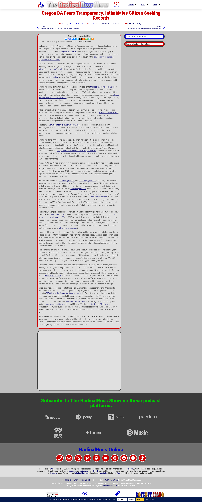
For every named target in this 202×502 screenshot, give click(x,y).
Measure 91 (131, 23)
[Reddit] (83, 39)
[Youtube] (105, 458)
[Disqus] (79, 361)
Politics (121, 23)
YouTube (120, 473)
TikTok (95, 471)
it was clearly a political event (55, 304)
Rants (143, 4)
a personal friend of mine (108, 113)
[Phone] (60, 458)
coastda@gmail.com (67, 180)
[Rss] (78, 458)
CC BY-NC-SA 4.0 (111, 480)
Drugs (115, 23)
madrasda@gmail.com (87, 180)
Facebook (72, 471)
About (155, 4)
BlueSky (53, 473)
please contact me (110, 485)
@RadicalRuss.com (81, 473)
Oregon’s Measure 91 (69, 51)
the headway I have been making (102, 87)
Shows (131, 4)
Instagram (84, 471)
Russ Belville (86, 480)
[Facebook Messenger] (74, 39)
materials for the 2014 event (97, 304)
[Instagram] (77, 39)
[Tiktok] (142, 458)
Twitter (51, 469)
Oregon (140, 23)
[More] (92, 39)
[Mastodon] (69, 39)
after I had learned (58, 214)
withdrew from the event (75, 301)
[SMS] (86, 39)
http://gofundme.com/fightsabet (51, 69)
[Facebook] (71, 39)
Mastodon (104, 473)
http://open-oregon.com (68, 228)
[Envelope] (69, 458)
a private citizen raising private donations (64, 125)
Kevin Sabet (53, 77)
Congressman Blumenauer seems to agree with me (76, 151)
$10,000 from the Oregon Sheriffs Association (63, 293)
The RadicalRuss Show (69, 480)
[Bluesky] (66, 39)
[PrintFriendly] (89, 39)
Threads (130, 469)
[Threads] (80, 39)
